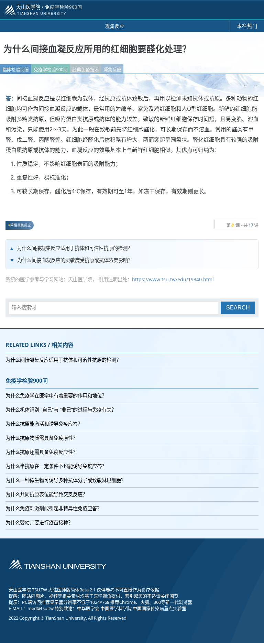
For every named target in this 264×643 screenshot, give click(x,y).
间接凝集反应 (20, 225)
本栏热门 (247, 26)
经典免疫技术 (85, 69)
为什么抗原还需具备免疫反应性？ (42, 452)
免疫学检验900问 (51, 69)
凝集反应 (112, 69)
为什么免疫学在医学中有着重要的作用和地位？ (56, 395)
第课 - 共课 (242, 225)
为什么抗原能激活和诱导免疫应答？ (44, 424)
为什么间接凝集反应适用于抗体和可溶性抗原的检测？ (74, 248)
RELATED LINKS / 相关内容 (40, 345)
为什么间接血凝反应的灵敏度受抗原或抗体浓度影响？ (75, 260)
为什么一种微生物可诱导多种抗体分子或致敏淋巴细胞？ (66, 480)
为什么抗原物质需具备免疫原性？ (42, 438)
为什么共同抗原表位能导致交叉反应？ (46, 494)
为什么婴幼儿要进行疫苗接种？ (39, 522)
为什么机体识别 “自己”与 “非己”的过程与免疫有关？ (61, 409)
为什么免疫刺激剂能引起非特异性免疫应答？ (54, 508)
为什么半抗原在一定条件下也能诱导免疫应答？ (56, 466)
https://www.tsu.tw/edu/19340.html (173, 279)
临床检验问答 (15, 69)
